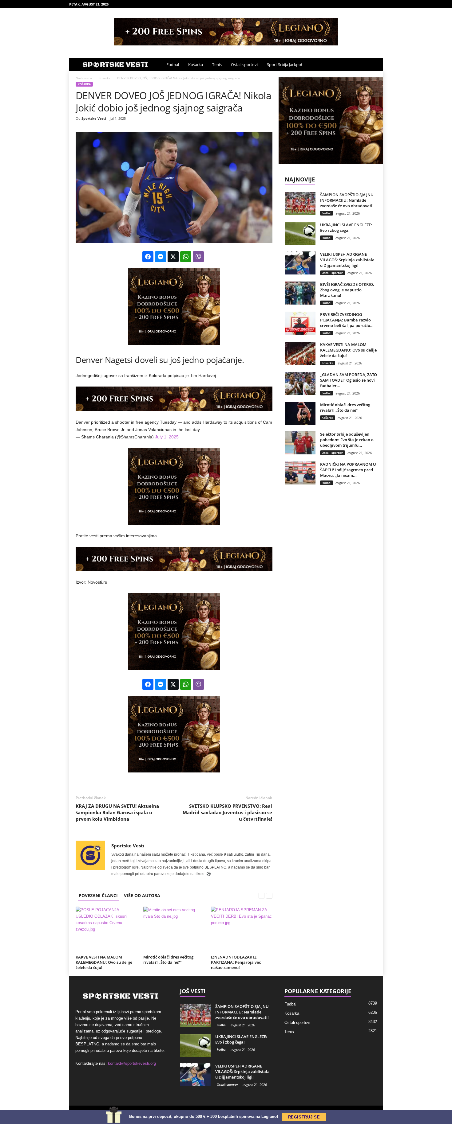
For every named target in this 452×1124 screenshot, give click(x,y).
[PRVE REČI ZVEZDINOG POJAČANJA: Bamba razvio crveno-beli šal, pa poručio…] (300, 323)
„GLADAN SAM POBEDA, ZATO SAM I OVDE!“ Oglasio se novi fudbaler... (348, 380)
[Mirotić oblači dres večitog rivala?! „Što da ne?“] (174, 930)
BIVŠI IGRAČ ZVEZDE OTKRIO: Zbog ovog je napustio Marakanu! (347, 290)
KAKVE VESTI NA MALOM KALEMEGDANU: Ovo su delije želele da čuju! (104, 962)
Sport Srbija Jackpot (285, 64)
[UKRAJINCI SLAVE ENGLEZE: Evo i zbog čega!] (300, 233)
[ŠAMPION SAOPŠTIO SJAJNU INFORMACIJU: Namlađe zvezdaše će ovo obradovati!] (300, 203)
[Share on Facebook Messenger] (160, 256)
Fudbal (172, 64)
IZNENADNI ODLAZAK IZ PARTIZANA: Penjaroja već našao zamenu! (236, 962)
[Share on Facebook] (147, 256)
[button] (374, 64)
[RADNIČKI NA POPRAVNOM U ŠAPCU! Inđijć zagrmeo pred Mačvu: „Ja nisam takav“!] (300, 472)
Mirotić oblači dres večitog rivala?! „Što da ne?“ (168, 959)
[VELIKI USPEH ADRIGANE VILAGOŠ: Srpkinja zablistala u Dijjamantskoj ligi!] (300, 262)
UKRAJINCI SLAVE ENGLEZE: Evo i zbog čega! (346, 227)
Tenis (217, 64)
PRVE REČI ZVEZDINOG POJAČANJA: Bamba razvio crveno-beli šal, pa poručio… (347, 320)
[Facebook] (350, 4)
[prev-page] (262, 895)
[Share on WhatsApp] (185, 256)
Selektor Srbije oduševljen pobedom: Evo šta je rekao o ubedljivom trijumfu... (347, 439)
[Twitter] (378, 4)
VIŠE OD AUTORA (142, 895)
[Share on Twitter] (173, 256)
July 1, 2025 (167, 436)
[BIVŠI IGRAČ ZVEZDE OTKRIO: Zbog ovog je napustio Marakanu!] (300, 293)
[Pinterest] (369, 4)
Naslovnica (84, 78)
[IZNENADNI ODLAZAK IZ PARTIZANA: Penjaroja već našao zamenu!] (241, 930)
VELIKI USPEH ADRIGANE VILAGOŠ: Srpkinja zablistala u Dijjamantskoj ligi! (347, 259)
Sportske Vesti (93, 118)
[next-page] (269, 895)
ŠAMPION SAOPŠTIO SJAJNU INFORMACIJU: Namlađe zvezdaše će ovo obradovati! (347, 200)
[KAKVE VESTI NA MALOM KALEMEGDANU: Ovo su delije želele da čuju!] (106, 930)
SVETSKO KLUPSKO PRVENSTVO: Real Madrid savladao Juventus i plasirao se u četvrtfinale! (227, 812)
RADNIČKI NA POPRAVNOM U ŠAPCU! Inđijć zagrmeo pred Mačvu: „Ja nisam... (348, 469)
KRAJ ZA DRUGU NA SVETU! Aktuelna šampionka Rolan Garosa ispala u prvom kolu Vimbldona (117, 812)
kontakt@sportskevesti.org (132, 1063)
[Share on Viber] (198, 256)
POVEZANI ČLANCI (98, 895)
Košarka (195, 64)
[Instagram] (359, 4)
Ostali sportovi (244, 64)
